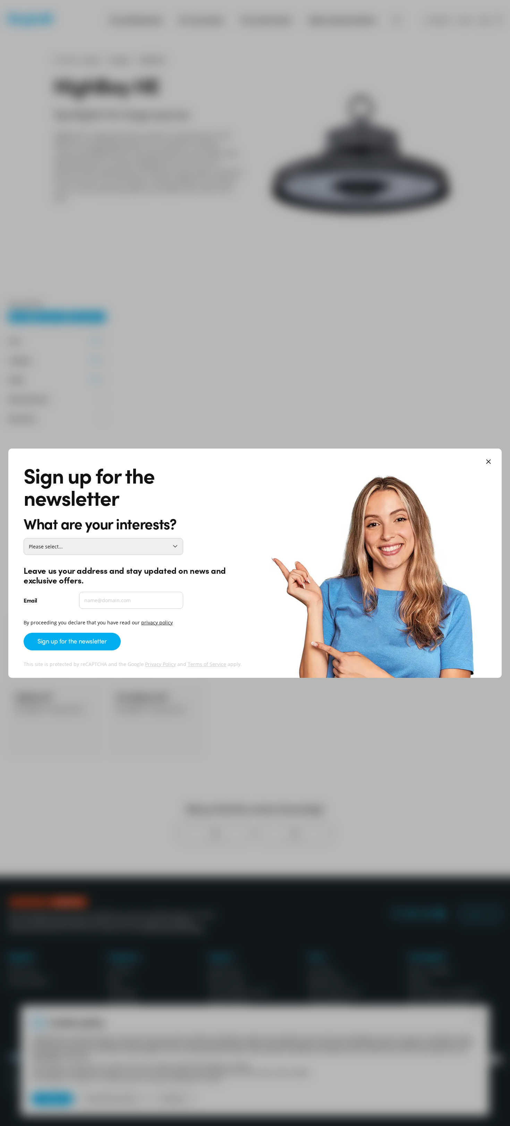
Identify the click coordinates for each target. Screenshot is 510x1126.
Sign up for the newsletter (72, 641)
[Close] (488, 462)
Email (30, 600)
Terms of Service (207, 664)
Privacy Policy (160, 664)
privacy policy (157, 622)
